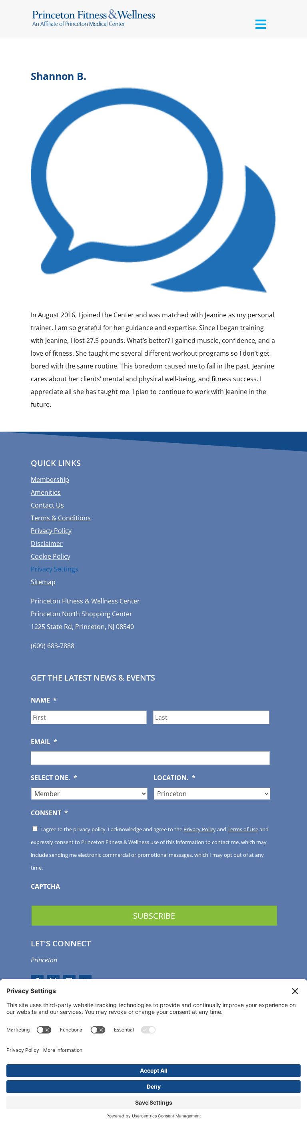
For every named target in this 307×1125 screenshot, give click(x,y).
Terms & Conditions (61, 518)
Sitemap (43, 581)
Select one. (54, 778)
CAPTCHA (45, 886)
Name (44, 700)
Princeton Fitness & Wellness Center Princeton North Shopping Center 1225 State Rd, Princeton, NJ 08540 (85, 614)
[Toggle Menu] (260, 24)
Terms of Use (242, 829)
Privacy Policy (51, 530)
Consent (49, 813)
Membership (50, 479)
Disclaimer (47, 543)
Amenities (46, 492)
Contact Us (47, 505)
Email (44, 742)
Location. (174, 778)
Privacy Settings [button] (54, 569)
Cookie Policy (50, 556)
